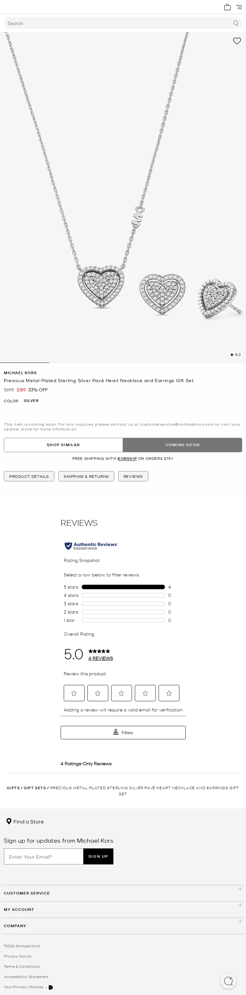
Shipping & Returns (86, 476)
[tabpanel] (123, 197)
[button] (228, 981)
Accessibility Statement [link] (26, 976)
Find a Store (28, 821)
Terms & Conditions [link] (22, 966)
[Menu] (239, 7)
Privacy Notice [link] (17, 956)
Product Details (29, 476)
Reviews (133, 476)
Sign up (98, 856)
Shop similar (63, 444)
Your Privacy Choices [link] (24, 986)
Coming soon (183, 444)
